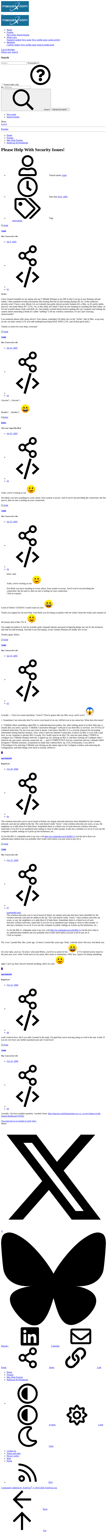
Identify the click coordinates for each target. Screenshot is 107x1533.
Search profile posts (45, 45)
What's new (12, 37)
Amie (64, 175)
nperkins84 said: (14, 912)
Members (11, 42)
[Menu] (2, 14)
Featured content (14, 40)
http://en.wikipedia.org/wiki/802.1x (60, 836)
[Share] (27, 265)
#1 (8, 289)
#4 (8, 569)
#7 (8, 908)
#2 (8, 395)
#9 (8, 1109)
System (52, 1425)
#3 (8, 481)
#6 (8, 816)
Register (4, 129)
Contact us (11, 1451)
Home (9, 30)
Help (9, 1458)
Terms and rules (14, 1453)
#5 (8, 703)
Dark (51, 1446)
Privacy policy (13, 1456)
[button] (40, 84)
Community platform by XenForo (29, 1488)
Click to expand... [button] (14, 593)
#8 (8, 1032)
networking (17, 220)
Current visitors (13, 45)
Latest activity (54, 40)
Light (100, 1425)
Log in (4, 124)
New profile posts (39, 40)
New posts (11, 35)
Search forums (23, 35)
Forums (10, 32)
